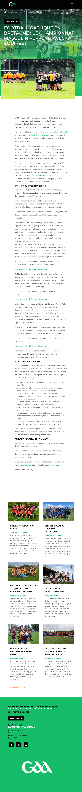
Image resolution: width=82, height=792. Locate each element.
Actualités (12, 21)
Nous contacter (16, 718)
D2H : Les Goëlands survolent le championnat (54, 529)
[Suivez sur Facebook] (11, 744)
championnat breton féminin (47, 175)
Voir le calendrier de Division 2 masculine (31, 299)
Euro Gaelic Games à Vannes (37, 135)
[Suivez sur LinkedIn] (18, 744)
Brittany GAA (12, 738)
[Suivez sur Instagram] (26, 744)
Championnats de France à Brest (54, 132)
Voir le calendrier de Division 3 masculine (31, 346)
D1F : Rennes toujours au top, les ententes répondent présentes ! (23, 589)
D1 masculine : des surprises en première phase (21, 652)
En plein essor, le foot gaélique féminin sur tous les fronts (56, 652)
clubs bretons (53, 465)
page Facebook (26, 465)
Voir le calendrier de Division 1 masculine (31, 269)
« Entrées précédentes (17, 687)
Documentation (13, 733)
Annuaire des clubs (14, 730)
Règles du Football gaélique (17, 735)
